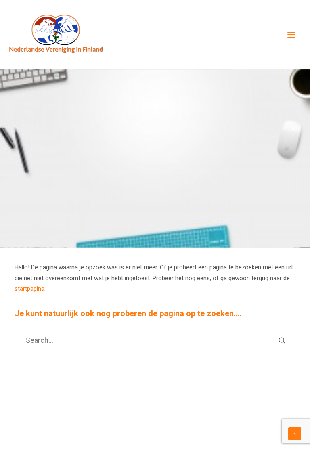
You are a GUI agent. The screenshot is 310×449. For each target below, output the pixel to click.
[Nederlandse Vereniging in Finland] (55, 35)
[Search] (155, 340)
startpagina (29, 288)
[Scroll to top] (294, 433)
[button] (291, 34)
